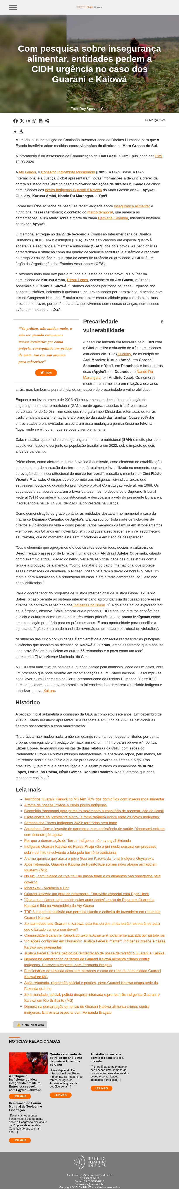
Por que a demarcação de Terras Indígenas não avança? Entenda (77, 841)
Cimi (158, 156)
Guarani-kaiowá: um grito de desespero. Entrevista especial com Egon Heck (86, 894)
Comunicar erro (30, 1025)
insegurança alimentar (132, 206)
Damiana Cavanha (113, 218)
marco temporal (100, 212)
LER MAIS (20, 1096)
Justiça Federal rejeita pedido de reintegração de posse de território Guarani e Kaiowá (94, 953)
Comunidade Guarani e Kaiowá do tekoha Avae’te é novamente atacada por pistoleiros (94, 935)
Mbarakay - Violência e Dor (46, 888)
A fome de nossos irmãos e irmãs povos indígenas (65, 805)
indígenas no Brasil (88, 605)
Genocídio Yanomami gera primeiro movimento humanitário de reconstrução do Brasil (94, 811)
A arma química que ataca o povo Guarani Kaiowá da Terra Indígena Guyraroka (88, 858)
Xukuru (49, 691)
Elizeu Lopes (77, 280)
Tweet (48, 372)
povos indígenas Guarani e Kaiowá (73, 190)
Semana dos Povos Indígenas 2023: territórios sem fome (70, 823)
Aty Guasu (27, 172)
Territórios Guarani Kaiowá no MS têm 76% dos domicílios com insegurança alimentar (94, 799)
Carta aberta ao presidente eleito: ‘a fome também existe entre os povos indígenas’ (92, 817)
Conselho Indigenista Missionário (68, 172)
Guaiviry (124, 354)
